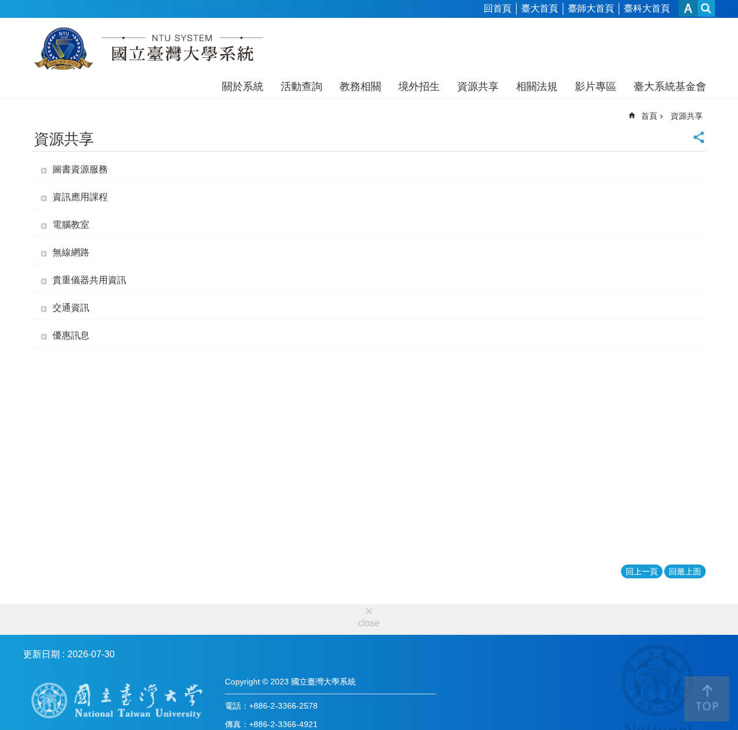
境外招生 (419, 86)
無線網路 (70, 252)
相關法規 (537, 86)
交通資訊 (70, 308)
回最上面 (685, 571)
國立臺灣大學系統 (148, 51)
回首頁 (497, 8)
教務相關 (360, 86)
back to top (706, 698)
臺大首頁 (539, 8)
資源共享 (478, 86)
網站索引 (706, 8)
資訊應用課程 (80, 197)
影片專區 (595, 86)
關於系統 (242, 86)
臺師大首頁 (591, 8)
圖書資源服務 (80, 169)
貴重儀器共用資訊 (89, 280)
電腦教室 (70, 224)
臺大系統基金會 (670, 86)
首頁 (649, 116)
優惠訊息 (70, 335)
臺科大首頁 (647, 8)
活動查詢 (301, 86)
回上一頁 (642, 571)
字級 (688, 8)
